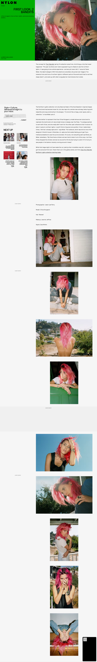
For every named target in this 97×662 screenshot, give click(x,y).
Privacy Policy (11, 124)
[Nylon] (8, 2)
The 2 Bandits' (50, 64)
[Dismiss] (94, 638)
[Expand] (84, 638)
